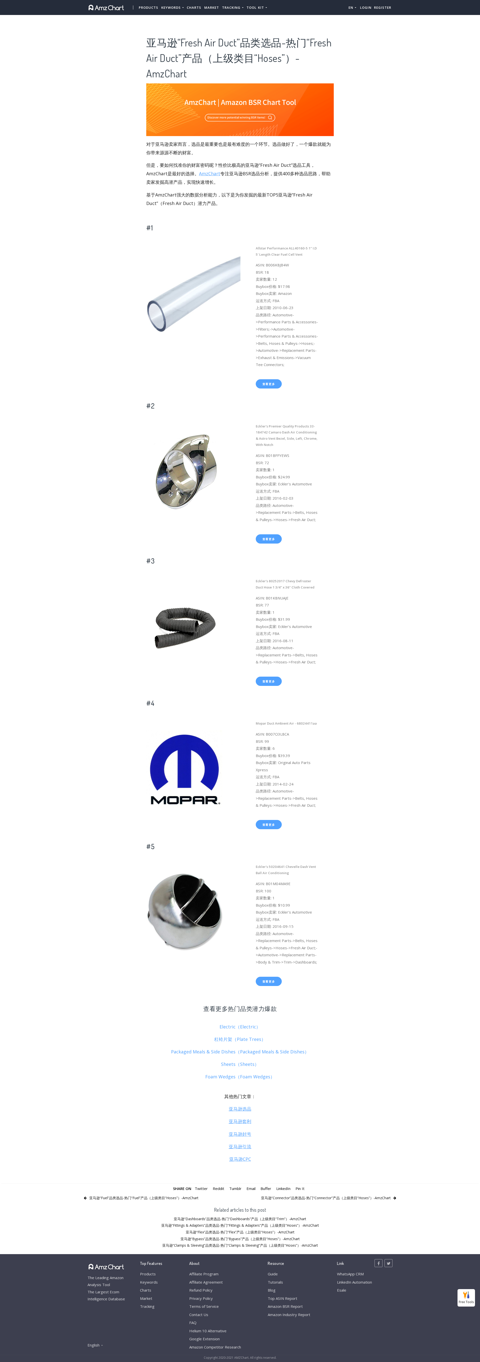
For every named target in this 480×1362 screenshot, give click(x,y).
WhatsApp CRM (350, 1273)
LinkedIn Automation (354, 1282)
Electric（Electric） (240, 1027)
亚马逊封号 (240, 1134)
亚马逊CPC (240, 1159)
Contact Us (198, 1314)
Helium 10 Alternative (207, 1330)
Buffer (265, 1188)
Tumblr (235, 1188)
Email (251, 1188)
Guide (273, 1273)
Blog (272, 1290)
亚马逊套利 (240, 1121)
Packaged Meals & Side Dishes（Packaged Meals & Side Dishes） (240, 1052)
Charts (194, 7)
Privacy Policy (201, 1298)
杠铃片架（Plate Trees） (240, 1039)
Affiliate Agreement (206, 1282)
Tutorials (275, 1282)
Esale (341, 1290)
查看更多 (268, 384)
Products (148, 7)
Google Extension (204, 1338)
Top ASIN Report (282, 1298)
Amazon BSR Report (285, 1306)
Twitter (201, 1188)
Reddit (218, 1188)
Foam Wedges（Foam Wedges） (240, 1077)
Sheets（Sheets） (240, 1064)
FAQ (192, 1322)
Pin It (300, 1188)
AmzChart (209, 174)
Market (211, 7)
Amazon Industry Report (289, 1314)
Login (366, 7)
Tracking (147, 1306)
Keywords (149, 1282)
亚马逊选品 (240, 1109)
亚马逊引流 (240, 1147)
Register (382, 7)
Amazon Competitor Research (215, 1347)
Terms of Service (204, 1306)
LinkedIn (283, 1188)
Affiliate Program (203, 1273)
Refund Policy (200, 1290)
